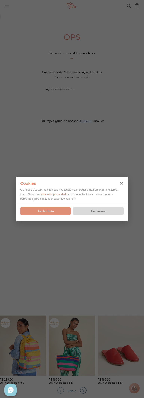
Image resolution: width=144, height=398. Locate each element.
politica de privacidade (53, 194)
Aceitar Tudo (46, 210)
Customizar (98, 210)
